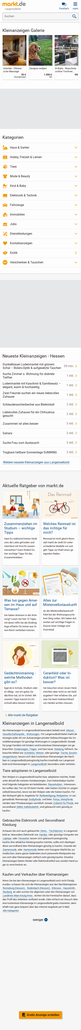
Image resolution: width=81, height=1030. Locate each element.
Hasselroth (69, 888)
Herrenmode (30, 849)
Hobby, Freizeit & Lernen (26, 157)
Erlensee (56, 888)
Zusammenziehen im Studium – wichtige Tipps (20, 528)
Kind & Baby (18, 186)
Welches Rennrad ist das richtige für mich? (59, 528)
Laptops (7, 838)
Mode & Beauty (20, 176)
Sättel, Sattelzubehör (28, 806)
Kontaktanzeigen (21, 243)
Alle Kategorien (11, 910)
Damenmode (10, 849)
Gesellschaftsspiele (13, 734)
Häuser (70, 730)
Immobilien (17, 214)
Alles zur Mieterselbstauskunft (60, 602)
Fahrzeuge (17, 205)
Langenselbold (39, 764)
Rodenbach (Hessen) (38, 888)
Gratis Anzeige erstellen (43, 1015)
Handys (43, 834)
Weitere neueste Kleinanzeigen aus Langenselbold (36, 462)
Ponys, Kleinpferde (63, 799)
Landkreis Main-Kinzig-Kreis (18, 895)
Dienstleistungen (21, 233)
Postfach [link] (64, 8)
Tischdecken (56, 830)
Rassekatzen (55, 784)
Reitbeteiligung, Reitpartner (54, 795)
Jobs (13, 224)
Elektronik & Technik (23, 195)
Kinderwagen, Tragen (25, 749)
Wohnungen (33, 734)
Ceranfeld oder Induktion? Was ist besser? (57, 677)
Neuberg (7, 891)
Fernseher (23, 838)
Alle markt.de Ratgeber (23, 715)
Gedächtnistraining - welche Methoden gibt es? (20, 677)
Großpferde (35, 799)
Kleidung (59, 749)
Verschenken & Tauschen (26, 262)
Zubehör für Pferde (63, 803)
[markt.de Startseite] (14, 4)
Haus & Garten (19, 147)
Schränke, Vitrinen (34, 752)
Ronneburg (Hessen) (14, 888)
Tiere (13, 166)
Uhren (43, 830)
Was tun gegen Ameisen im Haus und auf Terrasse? (21, 604)
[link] (14, 57)
